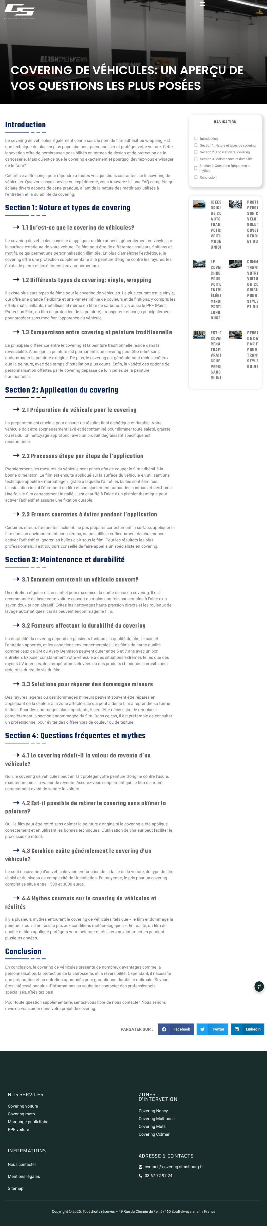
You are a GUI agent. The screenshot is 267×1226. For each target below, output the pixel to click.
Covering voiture (23, 1106)
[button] (176, 1029)
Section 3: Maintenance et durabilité (226, 158)
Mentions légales (24, 1176)
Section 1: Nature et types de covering (228, 145)
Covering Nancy (153, 1111)
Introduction (209, 138)
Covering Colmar (154, 1134)
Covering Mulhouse (157, 1119)
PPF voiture (18, 1130)
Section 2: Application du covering (225, 152)
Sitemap (15, 1188)
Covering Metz (152, 1126)
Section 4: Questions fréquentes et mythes (225, 168)
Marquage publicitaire (28, 1122)
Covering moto (21, 1114)
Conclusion (208, 177)
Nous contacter (22, 1164)
